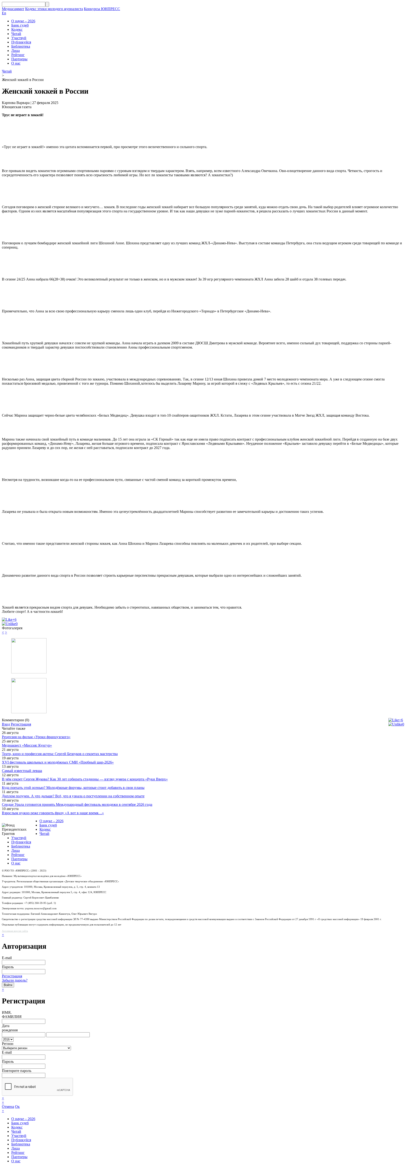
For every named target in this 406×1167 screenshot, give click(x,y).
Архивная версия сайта (15, 930)
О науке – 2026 (23, 21)
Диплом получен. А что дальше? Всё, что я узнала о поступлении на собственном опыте (73, 796)
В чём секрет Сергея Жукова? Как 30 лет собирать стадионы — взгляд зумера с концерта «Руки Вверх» (85, 779)
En (4, 13)
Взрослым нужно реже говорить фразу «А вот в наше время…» (53, 813)
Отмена (8, 1107)
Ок (17, 1107)
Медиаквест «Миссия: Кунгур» (27, 745)
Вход (6, 724)
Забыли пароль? (14, 980)
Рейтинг (18, 55)
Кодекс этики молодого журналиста (54, 9)
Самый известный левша (22, 771)
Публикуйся (21, 42)
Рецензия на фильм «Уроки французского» (36, 737)
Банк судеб (20, 25)
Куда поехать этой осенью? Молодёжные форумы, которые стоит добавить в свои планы (73, 788)
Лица (15, 51)
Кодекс (17, 29)
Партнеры (19, 59)
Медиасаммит (13, 9)
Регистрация (21, 724)
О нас (15, 63)
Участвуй (18, 38)
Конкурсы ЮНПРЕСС (102, 9)
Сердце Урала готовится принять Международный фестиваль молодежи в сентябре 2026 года (77, 804)
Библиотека (20, 46)
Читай (16, 34)
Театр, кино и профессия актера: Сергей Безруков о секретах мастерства (60, 754)
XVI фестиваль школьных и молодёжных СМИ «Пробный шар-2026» (58, 762)
